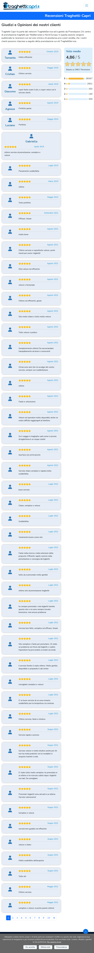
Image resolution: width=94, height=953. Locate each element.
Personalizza (61, 947)
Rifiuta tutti (45, 947)
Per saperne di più (54, 942)
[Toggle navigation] (86, 5)
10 (48, 917)
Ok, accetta (30, 947)
